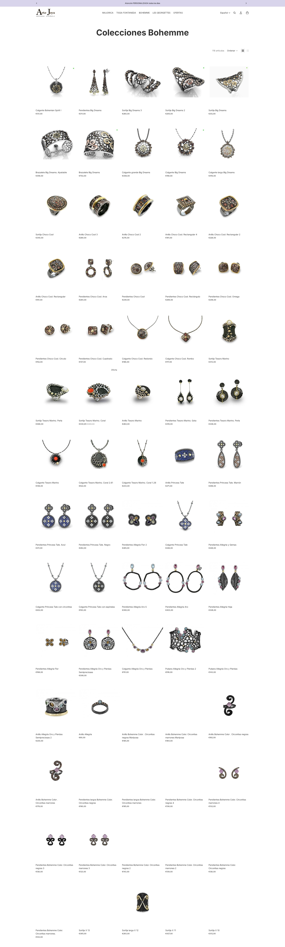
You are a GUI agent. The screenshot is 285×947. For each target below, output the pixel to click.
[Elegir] (244, 103)
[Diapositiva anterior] (36, 3)
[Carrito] (247, 13)
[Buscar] (234, 13)
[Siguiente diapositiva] (246, 3)
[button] (232, 50)
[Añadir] (72, 103)
